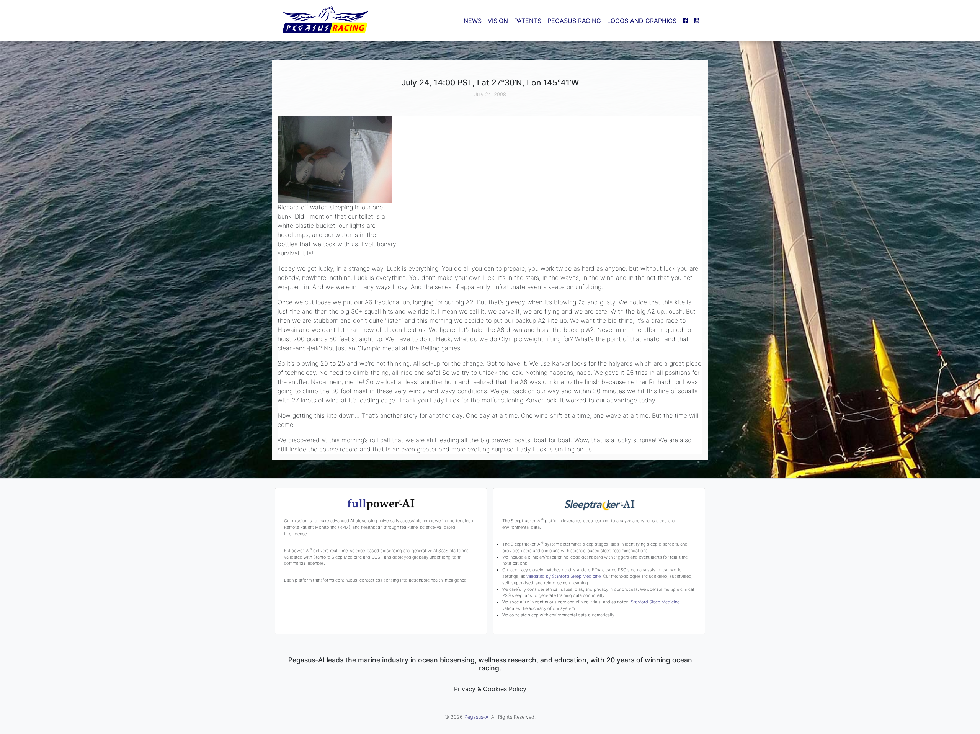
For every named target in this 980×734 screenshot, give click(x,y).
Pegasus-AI (477, 717)
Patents (527, 21)
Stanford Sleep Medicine (655, 602)
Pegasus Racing (574, 21)
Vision (498, 21)
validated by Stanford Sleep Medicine (563, 576)
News (473, 21)
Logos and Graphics (641, 21)
